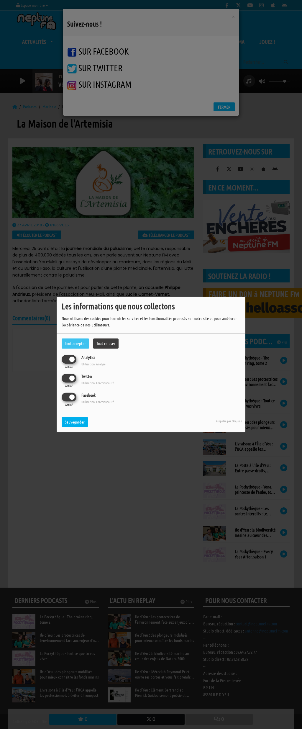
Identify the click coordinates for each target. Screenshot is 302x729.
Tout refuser (105, 343)
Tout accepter (75, 343)
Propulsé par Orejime (229, 421)
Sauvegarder (75, 422)
